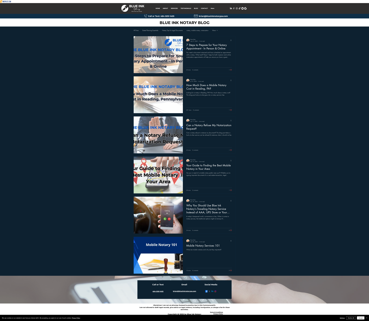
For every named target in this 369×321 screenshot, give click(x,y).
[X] (209, 291)
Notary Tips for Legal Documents (172, 30)
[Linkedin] (212, 291)
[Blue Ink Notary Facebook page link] (234, 8)
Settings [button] (342, 318)
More (214, 30)
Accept (361, 318)
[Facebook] (206, 291)
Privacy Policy (76, 318)
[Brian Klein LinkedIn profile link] (231, 8)
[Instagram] (215, 291)
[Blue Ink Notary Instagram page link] (237, 8)
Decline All (351, 318)
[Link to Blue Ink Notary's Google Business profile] (245, 8)
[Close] (367, 317)
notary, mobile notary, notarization (197, 30)
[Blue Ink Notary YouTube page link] (242, 8)
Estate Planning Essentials (150, 30)
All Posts (136, 30)
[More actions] (231, 40)
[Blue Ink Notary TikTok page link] (239, 8)
